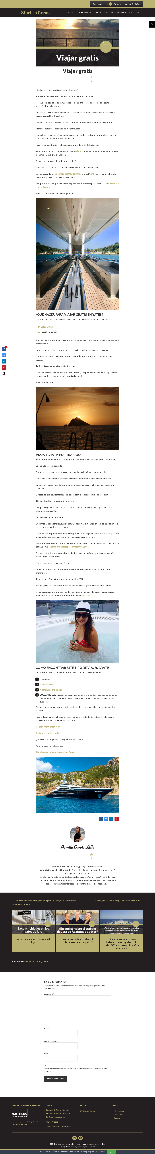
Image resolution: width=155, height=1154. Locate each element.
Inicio (70, 13)
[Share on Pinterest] (117, 820)
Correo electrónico (51, 1041)
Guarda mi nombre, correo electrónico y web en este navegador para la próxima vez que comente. (75, 1069)
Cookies (117, 1118)
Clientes (106, 13)
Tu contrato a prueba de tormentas (58, 1126)
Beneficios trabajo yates (37, 961)
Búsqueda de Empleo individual (57, 1110)
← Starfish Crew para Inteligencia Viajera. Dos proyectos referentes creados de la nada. (44, 902)
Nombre (47, 1029)
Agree (111, 1152)
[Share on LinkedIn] (4, 363)
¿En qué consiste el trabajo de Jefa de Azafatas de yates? (77, 940)
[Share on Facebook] (101, 820)
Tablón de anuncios (119, 13)
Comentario (49, 994)
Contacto (138, 13)
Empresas (98, 13)
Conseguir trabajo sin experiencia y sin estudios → (119, 900)
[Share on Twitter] (106, 820)
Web (46, 1053)
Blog (131, 13)
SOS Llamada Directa (87, 1111)
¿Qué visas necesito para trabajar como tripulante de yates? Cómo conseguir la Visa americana (121, 943)
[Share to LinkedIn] (111, 820)
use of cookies (100, 1152)
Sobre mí (77, 13)
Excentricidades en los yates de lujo (33, 940)
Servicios (88, 13)
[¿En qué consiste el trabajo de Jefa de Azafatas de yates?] (77, 933)
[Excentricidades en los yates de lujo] (33, 933)
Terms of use (118, 1114)
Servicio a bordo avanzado (55, 1117)
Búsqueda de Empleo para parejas (58, 1113)
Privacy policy (119, 1111)
